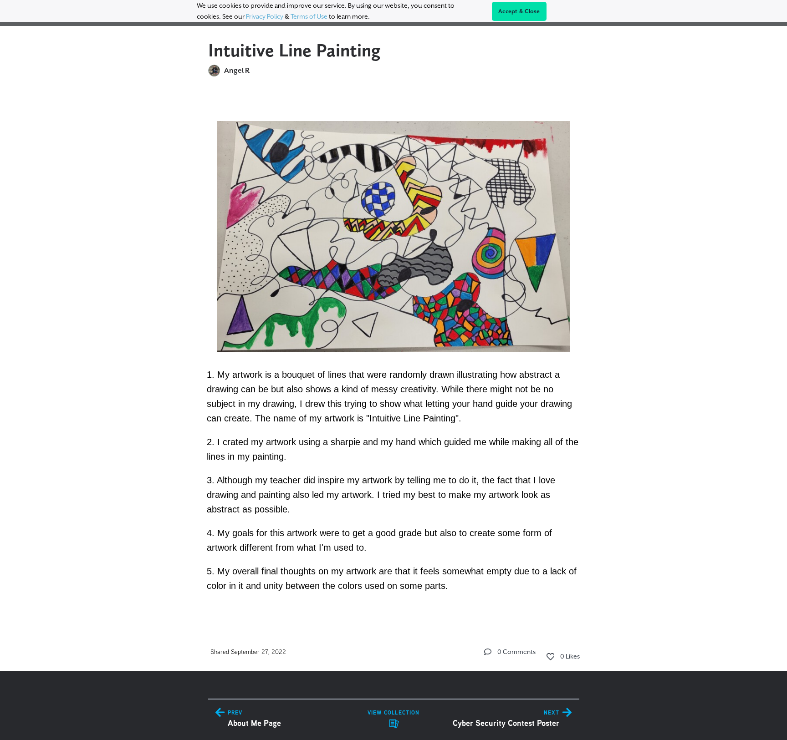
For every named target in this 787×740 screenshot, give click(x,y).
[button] (487, 651)
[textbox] (394, 351)
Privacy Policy (264, 16)
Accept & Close (519, 11)
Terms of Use (309, 16)
